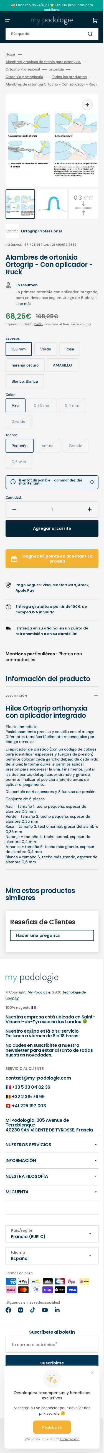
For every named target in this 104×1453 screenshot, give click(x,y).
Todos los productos (69, 77)
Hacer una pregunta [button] (38, 956)
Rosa (72, 357)
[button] (8, 20)
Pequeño (23, 453)
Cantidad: (14, 503)
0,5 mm (22, 469)
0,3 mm (22, 357)
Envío (38, 325)
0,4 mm (75, 413)
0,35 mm (45, 413)
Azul (19, 413)
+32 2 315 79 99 (28, 1122)
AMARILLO (65, 373)
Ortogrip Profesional (23, 69)
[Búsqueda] (83, 34)
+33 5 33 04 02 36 (31, 1113)
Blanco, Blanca (28, 389)
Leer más (59, 304)
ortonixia (56, 69)
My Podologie (39, 1013)
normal (51, 453)
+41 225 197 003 (29, 1132)
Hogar (11, 54)
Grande (21, 429)
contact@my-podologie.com (38, 1104)
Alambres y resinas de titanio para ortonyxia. (43, 62)
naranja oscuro (28, 373)
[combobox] (48, 34)
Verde (48, 357)
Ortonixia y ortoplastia (24, 77)
